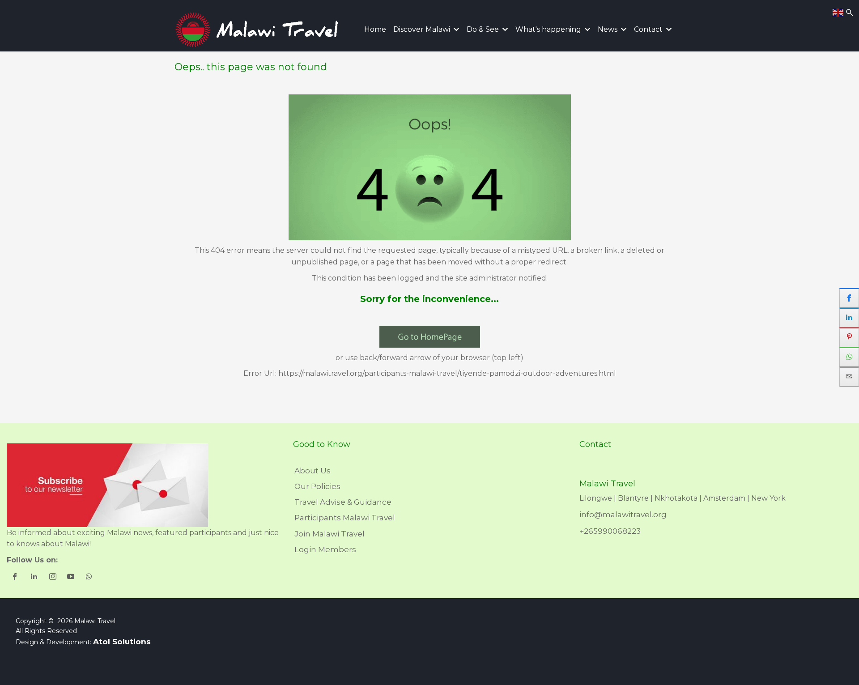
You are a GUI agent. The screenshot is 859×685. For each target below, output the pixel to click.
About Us (312, 470)
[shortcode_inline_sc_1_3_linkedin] (34, 577)
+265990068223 (610, 531)
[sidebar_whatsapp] (849, 357)
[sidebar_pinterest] (849, 337)
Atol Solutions (122, 641)
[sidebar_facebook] (849, 298)
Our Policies (317, 486)
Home (375, 29)
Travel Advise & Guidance (342, 502)
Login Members (325, 549)
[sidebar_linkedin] (849, 318)
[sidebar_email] (849, 377)
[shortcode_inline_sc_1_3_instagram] (53, 577)
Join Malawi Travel (329, 533)
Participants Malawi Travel (344, 517)
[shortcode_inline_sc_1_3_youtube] (71, 577)
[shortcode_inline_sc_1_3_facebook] (16, 577)
